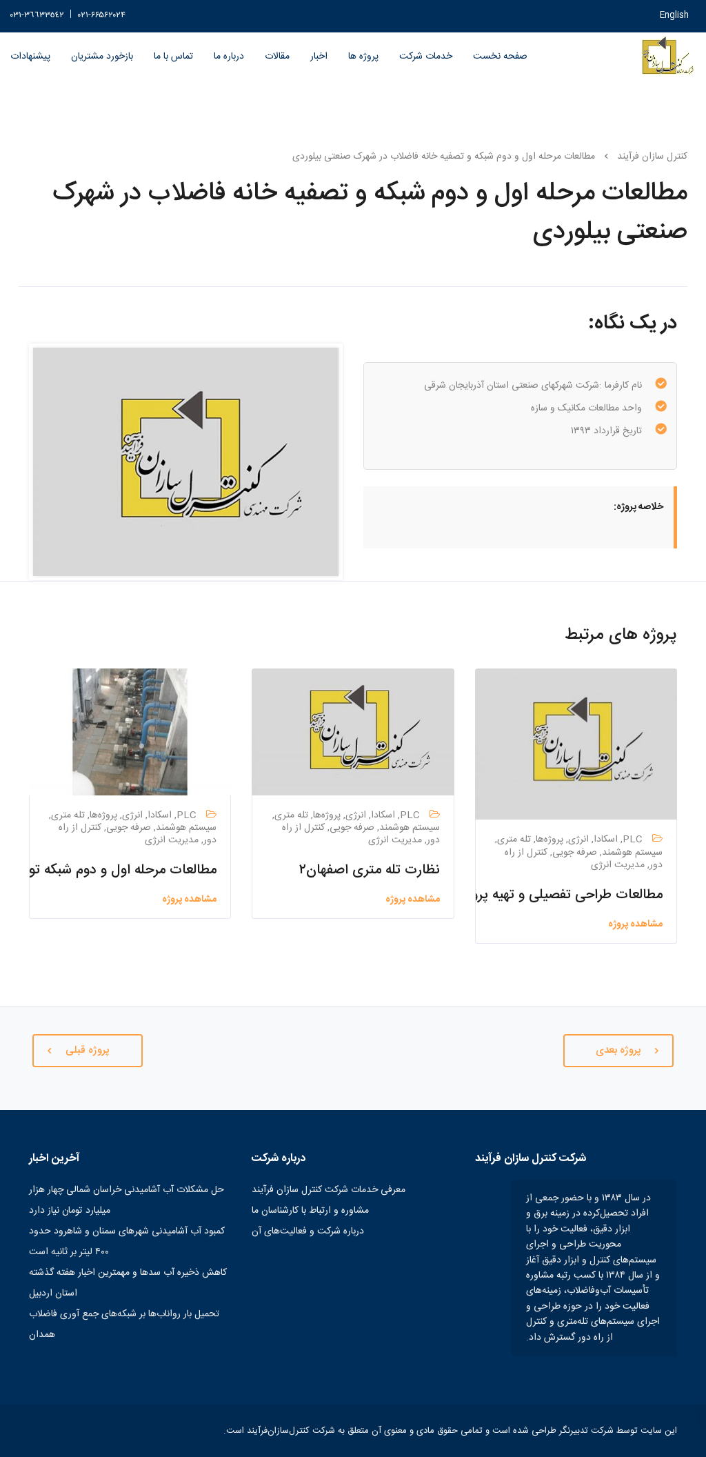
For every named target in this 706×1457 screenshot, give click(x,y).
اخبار (318, 56)
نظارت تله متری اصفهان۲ (369, 870)
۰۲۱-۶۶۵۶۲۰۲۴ (101, 15)
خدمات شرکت (425, 56)
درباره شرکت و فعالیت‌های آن (308, 1231)
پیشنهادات (30, 56)
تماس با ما (173, 56)
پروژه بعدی (618, 1050)
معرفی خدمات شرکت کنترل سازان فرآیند (328, 1190)
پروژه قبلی (87, 1050)
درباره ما (229, 56)
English (674, 15)
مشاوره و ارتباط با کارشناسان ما (310, 1210)
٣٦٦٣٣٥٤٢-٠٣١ (37, 15)
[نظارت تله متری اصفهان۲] (353, 732)
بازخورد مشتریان (102, 56)
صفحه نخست (500, 56)
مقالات (277, 56)
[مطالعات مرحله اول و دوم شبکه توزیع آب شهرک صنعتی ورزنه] (130, 732)
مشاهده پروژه (635, 924)
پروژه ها (363, 56)
